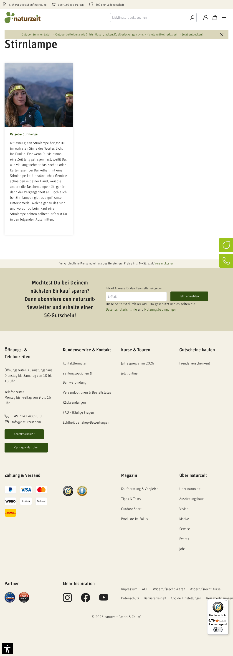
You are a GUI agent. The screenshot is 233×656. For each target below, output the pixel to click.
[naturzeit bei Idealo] (10, 597)
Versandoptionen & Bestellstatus (87, 392)
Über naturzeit (193, 475)
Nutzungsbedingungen (160, 309)
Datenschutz (130, 598)
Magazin (129, 475)
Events (184, 539)
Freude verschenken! (194, 363)
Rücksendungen (74, 402)
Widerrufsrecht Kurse (205, 589)
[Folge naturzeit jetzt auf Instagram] (67, 600)
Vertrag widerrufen (26, 447)
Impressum (129, 589)
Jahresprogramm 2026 (137, 363)
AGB (145, 589)
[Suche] (192, 17)
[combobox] (149, 17)
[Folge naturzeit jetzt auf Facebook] (85, 600)
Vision (183, 509)
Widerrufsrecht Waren (169, 589)
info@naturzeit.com (26, 422)
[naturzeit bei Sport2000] (24, 597)
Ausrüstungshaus (191, 499)
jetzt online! (130, 373)
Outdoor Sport (131, 509)
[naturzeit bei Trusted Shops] (68, 491)
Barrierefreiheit (155, 598)
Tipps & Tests (131, 499)
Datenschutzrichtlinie (121, 309)
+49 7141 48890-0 (27, 416)
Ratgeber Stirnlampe (24, 134)
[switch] (218, 629)
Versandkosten (164, 263)
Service (184, 529)
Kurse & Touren (135, 350)
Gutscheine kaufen (197, 350)
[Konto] (205, 17)
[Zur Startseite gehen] (23, 17)
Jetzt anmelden (189, 296)
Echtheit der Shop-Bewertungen (86, 422)
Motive (184, 519)
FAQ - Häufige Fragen (78, 412)
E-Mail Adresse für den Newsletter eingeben (134, 288)
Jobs (182, 549)
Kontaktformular (24, 434)
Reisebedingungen (219, 598)
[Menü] (223, 17)
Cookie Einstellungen (186, 598)
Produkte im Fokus (134, 519)
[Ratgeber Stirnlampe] (39, 95)
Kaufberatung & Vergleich (139, 489)
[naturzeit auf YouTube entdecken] (103, 600)
